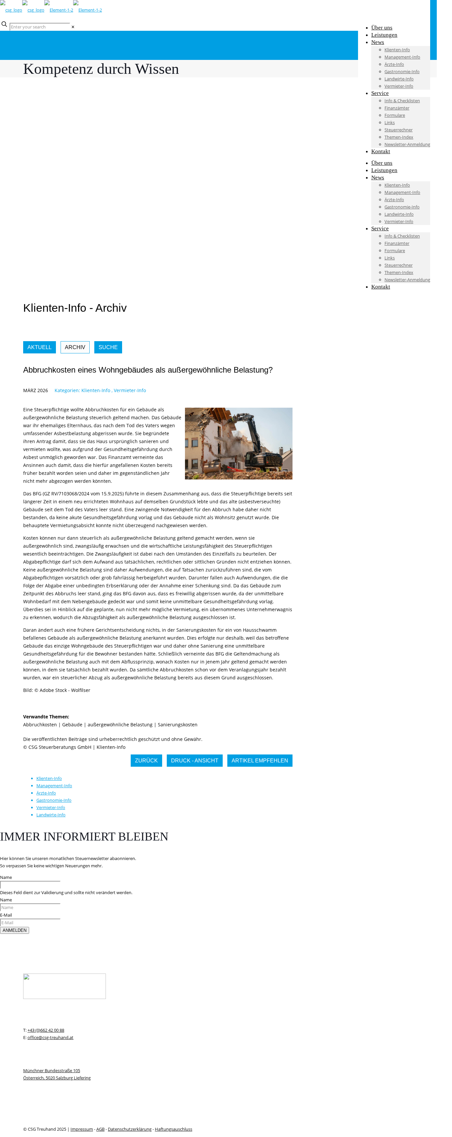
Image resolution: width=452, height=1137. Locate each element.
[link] (73, 27)
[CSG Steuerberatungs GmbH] (51, 10)
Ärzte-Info (46, 793)
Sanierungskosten (178, 724)
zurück (146, 760)
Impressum (81, 1129)
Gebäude (72, 724)
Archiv (75, 347)
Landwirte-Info (51, 815)
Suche (108, 347)
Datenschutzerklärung (130, 1129)
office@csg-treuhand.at (50, 1037)
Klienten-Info (95, 390)
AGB (100, 1129)
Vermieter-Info (130, 390)
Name (6, 877)
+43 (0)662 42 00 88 (45, 1030)
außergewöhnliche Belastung (120, 724)
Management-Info (54, 786)
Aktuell (39, 347)
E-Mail (6, 915)
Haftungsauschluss (173, 1129)
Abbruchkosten (40, 724)
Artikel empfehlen (260, 760)
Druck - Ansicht (194, 760)
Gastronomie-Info (53, 800)
